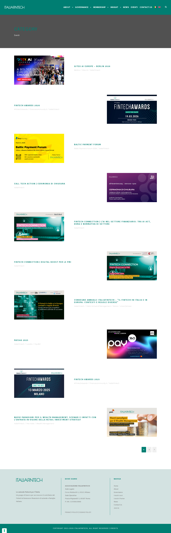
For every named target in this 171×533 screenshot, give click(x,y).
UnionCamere (125, 306)
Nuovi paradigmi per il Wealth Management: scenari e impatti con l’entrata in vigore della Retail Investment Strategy (55, 418)
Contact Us (118, 505)
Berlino (77, 70)
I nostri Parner (119, 498)
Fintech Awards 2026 (27, 105)
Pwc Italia (30, 423)
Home (116, 486)
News (116, 502)
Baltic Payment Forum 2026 (85, 148)
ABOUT (66, 7)
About (116, 489)
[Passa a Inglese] (159, 10)
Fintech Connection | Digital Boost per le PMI (42, 262)
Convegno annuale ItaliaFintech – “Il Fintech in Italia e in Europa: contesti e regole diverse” (110, 301)
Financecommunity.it (38, 109)
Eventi (134, 7)
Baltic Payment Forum (87, 144)
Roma (115, 306)
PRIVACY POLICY (71, 512)
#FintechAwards (21, 109)
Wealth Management (45, 423)
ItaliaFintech (95, 70)
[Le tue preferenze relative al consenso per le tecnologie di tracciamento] (4, 530)
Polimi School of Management (98, 306)
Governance (118, 492)
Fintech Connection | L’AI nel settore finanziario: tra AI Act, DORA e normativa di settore (112, 222)
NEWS (126, 7)
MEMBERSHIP (99, 7)
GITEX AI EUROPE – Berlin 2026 (92, 66)
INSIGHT (114, 7)
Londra (29, 344)
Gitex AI (85, 70)
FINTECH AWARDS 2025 (87, 379)
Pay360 (37, 344)
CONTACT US (146, 7)
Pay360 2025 (21, 340)
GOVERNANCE (81, 7)
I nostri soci (118, 495)
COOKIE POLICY (85, 512)
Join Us (116, 508)
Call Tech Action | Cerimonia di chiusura (39, 183)
